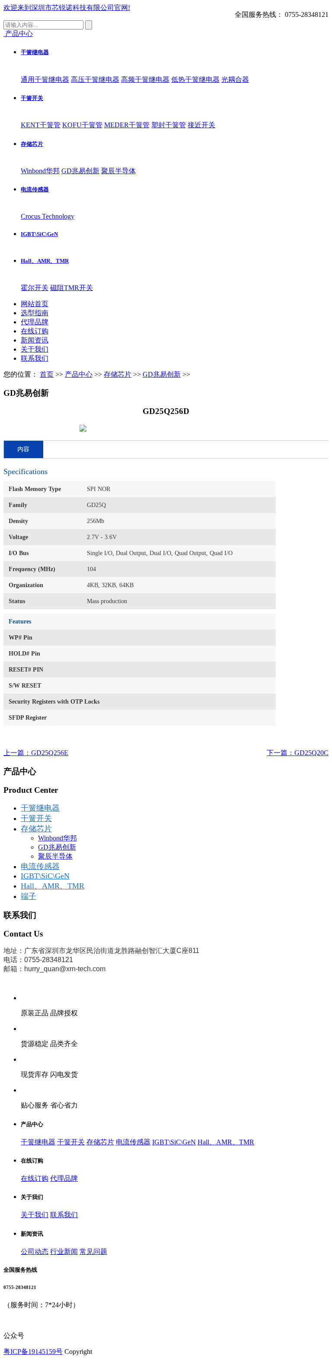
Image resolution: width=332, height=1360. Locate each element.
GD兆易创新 (80, 170)
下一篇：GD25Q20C (298, 752)
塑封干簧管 (168, 125)
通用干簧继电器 (45, 79)
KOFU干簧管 (82, 125)
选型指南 (34, 313)
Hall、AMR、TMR (45, 261)
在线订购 (34, 331)
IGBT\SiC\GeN (39, 234)
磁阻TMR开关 (71, 287)
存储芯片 (32, 144)
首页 (47, 374)
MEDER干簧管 (127, 125)
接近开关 (201, 125)
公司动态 (34, 1251)
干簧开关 (32, 98)
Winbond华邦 (40, 170)
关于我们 (34, 349)
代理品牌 (34, 322)
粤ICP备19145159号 (33, 1351)
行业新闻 (64, 1251)
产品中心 (79, 374)
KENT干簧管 (41, 125)
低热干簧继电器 (195, 79)
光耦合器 (235, 79)
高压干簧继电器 (95, 79)
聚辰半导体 (118, 170)
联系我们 (34, 358)
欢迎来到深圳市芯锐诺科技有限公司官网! (66, 7)
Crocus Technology (47, 216)
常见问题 (93, 1251)
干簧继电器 (35, 52)
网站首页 (34, 303)
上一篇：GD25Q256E (35, 752)
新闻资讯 (34, 340)
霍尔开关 (34, 287)
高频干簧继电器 (145, 79)
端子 (28, 896)
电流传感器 (35, 189)
